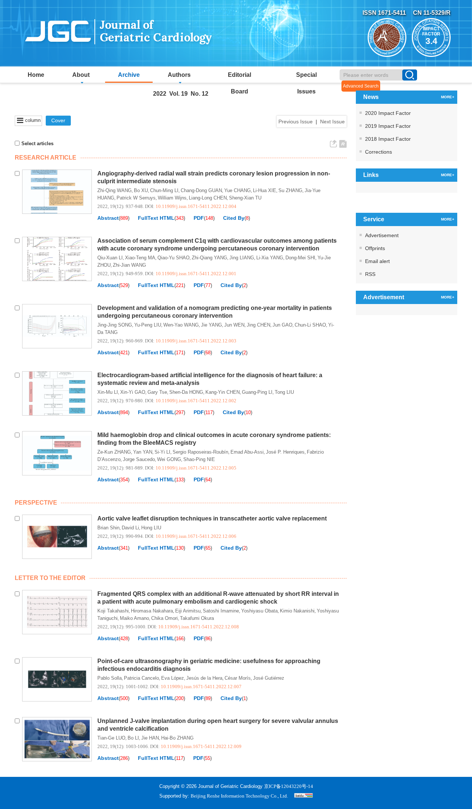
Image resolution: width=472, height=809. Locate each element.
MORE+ (447, 97)
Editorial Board (239, 77)
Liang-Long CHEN (208, 198)
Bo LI (133, 738)
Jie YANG (211, 325)
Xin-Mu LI (107, 392)
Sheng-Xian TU (245, 198)
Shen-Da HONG (186, 392)
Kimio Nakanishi (297, 611)
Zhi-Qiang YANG (209, 257)
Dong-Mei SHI (300, 257)
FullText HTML (156, 218)
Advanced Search (361, 86)
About (81, 75)
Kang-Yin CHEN (222, 392)
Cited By (233, 218)
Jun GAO (282, 325)
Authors (179, 75)
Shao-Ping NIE (199, 459)
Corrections (378, 152)
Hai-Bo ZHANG (177, 738)
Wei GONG (169, 459)
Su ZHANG (290, 190)
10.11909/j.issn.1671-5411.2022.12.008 (198, 626)
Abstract (108, 218)
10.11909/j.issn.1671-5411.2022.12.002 (196, 400)
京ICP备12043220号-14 (288, 786)
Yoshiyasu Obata (259, 611)
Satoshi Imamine (221, 611)
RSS (370, 274)
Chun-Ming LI (164, 190)
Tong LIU (284, 392)
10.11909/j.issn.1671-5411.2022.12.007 (201, 686)
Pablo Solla (109, 678)
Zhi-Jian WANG (129, 265)
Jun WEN (234, 325)
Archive (129, 75)
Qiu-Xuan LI (110, 257)
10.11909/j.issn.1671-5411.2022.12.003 (196, 341)
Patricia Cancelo (141, 678)
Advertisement (382, 235)
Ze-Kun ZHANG (114, 452)
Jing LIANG (241, 257)
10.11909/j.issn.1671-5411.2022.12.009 (201, 746)
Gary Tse (157, 392)
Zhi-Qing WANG (114, 190)
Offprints (375, 248)
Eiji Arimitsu (188, 611)
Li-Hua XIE (264, 190)
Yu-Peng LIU (147, 325)
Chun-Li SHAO (310, 325)
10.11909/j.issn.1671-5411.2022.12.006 (196, 536)
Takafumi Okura (197, 618)
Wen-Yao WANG (181, 325)
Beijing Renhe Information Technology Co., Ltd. (239, 796)
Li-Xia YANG (269, 257)
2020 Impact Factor (388, 113)
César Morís (238, 678)
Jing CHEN (258, 325)
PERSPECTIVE (36, 502)
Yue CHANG (237, 190)
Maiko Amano (134, 618)
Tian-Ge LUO (111, 738)
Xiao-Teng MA (140, 257)
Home (36, 75)
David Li (130, 527)
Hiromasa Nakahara (152, 611)
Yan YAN (142, 452)
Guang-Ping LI (257, 392)
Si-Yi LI (162, 452)
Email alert (377, 261)
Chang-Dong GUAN (201, 190)
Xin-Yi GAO (132, 392)
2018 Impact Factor (388, 139)
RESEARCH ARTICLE (45, 157)
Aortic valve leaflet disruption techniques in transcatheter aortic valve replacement (212, 518)
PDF (199, 218)
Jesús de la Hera (204, 678)
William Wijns (172, 198)
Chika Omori (164, 618)
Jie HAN (150, 738)
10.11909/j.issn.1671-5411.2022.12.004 (196, 206)
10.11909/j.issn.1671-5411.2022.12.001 (196, 273)
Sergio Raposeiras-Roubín (200, 452)
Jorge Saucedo (139, 459)
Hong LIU (151, 527)
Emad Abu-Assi (247, 452)
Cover (58, 120)
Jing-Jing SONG (114, 325)
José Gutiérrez (268, 678)
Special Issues (306, 77)
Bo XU (141, 190)
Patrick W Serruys (136, 198)
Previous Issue (295, 121)
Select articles (37, 143)
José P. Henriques (285, 452)
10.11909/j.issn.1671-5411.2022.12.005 (196, 468)
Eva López (172, 678)
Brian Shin (108, 527)
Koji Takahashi (113, 611)
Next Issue (332, 121)
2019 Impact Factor (388, 126)
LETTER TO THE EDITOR (50, 578)
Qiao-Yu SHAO (173, 257)
